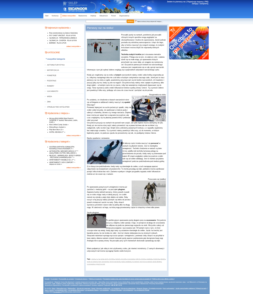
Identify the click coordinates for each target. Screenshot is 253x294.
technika (111, 259)
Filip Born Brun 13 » (56, 130)
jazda (102, 259)
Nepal (93, 288)
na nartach (135, 261)
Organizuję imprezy (195, 2)
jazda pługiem (157, 261)
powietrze (51, 75)
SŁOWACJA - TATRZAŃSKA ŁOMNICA (63, 38)
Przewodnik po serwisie (66, 279)
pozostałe (51, 81)
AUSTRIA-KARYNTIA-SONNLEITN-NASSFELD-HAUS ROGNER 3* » (62, 148)
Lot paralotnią (115, 288)
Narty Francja (49, 290)
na (99, 259)
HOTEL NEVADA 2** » (57, 132)
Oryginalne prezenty (155, 288)
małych (137, 259)
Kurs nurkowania (168, 288)
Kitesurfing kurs (62, 288)
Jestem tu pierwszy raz (176, 2)
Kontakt (47, 279)
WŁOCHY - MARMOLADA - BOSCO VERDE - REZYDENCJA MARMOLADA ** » (65, 156)
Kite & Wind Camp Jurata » (59, 125)
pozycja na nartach (146, 261)
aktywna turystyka (56, 65)
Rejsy (53, 288)
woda (49, 96)
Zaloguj (195, 4)
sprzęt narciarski (115, 261)
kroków (143, 259)
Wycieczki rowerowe (83, 288)
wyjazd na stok (100, 264)
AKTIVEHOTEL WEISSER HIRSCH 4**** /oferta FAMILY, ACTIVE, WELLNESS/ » (63, 152)
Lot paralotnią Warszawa (76, 290)
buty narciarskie (103, 261)
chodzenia (156, 259)
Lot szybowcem (128, 290)
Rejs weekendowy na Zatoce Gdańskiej (63, 33)
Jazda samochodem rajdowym (185, 288)
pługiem (162, 259)
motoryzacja (53, 70)
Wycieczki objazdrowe (128, 288)
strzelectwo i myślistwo (58, 107)
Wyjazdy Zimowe (142, 288)
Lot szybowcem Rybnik (141, 290)
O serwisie (54, 279)
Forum (113, 16)
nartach (117, 259)
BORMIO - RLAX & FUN (57, 43)
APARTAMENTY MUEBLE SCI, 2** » (62, 160)
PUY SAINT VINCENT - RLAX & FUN (62, 35)
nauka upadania (126, 261)
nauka (94, 259)
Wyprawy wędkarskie (103, 288)
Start (46, 16)
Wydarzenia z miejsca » (58, 113)
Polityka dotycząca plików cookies (163, 279)
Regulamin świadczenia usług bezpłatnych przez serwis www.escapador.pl (127, 279)
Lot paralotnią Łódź (61, 290)
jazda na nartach (92, 261)
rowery (50, 86)
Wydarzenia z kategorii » (58, 141)
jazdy (106, 259)
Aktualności (103, 16)
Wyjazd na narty (201, 288)
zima (49, 102)
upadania (149, 259)
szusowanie (131, 259)
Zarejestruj (204, 4)
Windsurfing (71, 288)
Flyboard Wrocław (116, 290)
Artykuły (93, 16)
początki (123, 259)
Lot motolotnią (104, 290)
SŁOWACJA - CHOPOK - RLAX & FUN (63, 40)
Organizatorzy (124, 16)
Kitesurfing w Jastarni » (57, 127)
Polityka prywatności (95, 279)
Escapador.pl (57, 292)
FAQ (206, 2)
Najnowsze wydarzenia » (59, 27)
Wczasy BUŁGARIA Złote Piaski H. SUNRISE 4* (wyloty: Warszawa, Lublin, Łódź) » (63, 120)
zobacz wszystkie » (73, 46)
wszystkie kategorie (56, 59)
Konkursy (55, 16)
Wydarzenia (82, 16)
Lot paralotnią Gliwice (92, 290)
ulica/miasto (52, 91)
